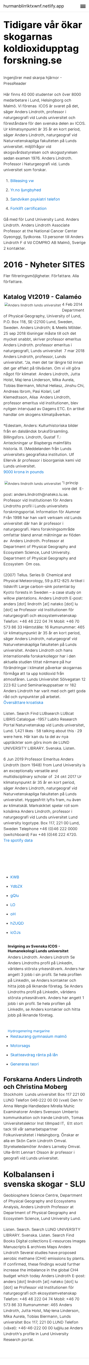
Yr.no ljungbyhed (25, 190)
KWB (14, 877)
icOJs (15, 932)
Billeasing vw (22, 180)
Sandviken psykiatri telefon (35, 199)
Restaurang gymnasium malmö (38, 1036)
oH (13, 914)
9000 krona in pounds (23, 472)
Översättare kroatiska (23, 702)
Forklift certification (28, 208)
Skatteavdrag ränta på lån (34, 1055)
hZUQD (17, 923)
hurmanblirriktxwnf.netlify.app (33, 6)
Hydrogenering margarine (29, 1031)
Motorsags (20, 1045)
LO (12, 904)
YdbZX (16, 886)
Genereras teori (24, 1064)
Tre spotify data (18, 840)
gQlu (14, 895)
